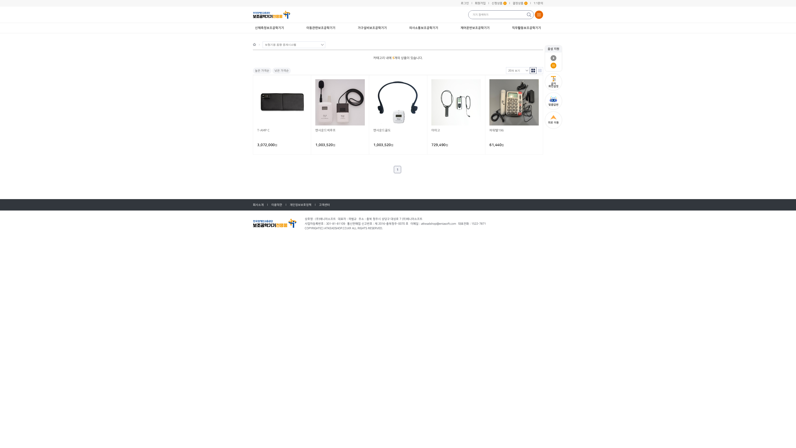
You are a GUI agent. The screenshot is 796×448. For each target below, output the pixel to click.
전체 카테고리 (539, 15)
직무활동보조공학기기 (526, 28)
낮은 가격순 (281, 70)
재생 (553, 58)
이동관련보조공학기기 (320, 28)
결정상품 (520, 3)
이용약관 (276, 204)
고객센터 (324, 204)
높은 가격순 (262, 70)
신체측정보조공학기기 (269, 28)
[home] (254, 44)
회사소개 (258, 204)
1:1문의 (538, 3)
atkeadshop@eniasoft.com (438, 223)
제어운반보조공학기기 (475, 28)
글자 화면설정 (553, 85)
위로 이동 (553, 122)
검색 (529, 15)
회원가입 (480, 3)
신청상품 (499, 3)
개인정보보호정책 (300, 204)
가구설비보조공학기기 (372, 28)
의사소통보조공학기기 (423, 28)
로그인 (465, 3)
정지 (553, 65)
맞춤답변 (553, 104)
